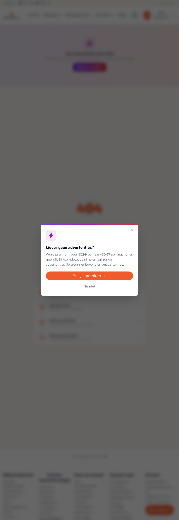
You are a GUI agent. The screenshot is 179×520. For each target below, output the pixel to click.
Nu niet (89, 286)
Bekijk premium (87, 276)
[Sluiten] (132, 230)
